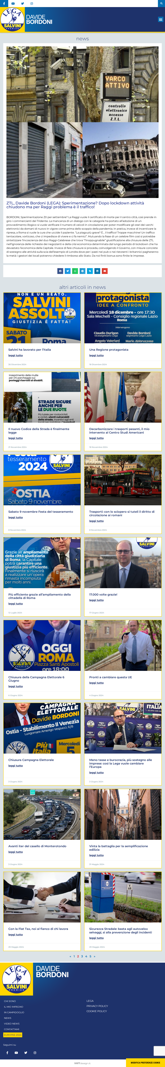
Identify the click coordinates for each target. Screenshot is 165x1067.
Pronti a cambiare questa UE (110, 677)
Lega (90, 1000)
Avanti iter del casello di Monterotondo (37, 846)
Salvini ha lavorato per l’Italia (29, 349)
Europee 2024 (12, 1034)
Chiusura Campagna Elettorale (31, 760)
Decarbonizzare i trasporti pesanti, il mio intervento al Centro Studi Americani (119, 430)
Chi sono (10, 1001)
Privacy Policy (97, 1006)
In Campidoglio (14, 1012)
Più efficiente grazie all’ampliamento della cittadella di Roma (39, 596)
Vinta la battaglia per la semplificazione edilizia (118, 848)
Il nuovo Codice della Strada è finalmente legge (38, 430)
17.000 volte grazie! (103, 594)
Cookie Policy (97, 1011)
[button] (161, 3)
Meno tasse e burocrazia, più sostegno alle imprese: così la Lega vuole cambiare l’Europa (120, 763)
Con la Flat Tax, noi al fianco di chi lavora (38, 929)
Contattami (11, 1029)
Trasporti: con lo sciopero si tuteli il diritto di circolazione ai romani (122, 513)
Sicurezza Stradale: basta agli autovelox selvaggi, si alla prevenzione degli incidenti (120, 930)
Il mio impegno (13, 1006)
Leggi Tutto (15, 355)
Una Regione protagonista (108, 349)
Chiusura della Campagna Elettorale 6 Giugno (36, 679)
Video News (11, 1023)
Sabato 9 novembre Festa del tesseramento (40, 512)
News (7, 1018)
